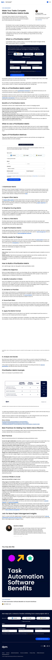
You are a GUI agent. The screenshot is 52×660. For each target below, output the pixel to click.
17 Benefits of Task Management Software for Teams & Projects (15, 422)
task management (41, 231)
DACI (26, 193)
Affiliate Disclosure (40, 652)
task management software (24, 233)
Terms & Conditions (24, 652)
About (3, 652)
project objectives (41, 202)
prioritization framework (24, 90)
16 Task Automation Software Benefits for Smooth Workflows (15, 421)
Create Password (36, 65)
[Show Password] (41, 68)
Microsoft (40, 54)
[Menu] (50, 2)
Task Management (6, 599)
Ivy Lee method (28, 295)
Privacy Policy (38, 71)
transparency (15, 242)
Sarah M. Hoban (18, 526)
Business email (24, 65)
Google (29, 54)
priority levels (39, 239)
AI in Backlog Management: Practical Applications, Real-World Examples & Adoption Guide (21, 424)
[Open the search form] (47, 2)
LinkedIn (19, 54)
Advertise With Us (5, 654)
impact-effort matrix (8, 199)
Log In (18, 52)
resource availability (13, 502)
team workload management (12, 509)
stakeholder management (8, 97)
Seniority (12, 65)
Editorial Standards (15, 652)
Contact (7, 652)
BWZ (14, 656)
